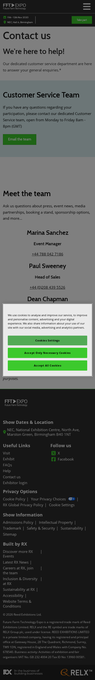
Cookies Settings (47, 340)
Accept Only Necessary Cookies (47, 353)
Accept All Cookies (47, 365)
